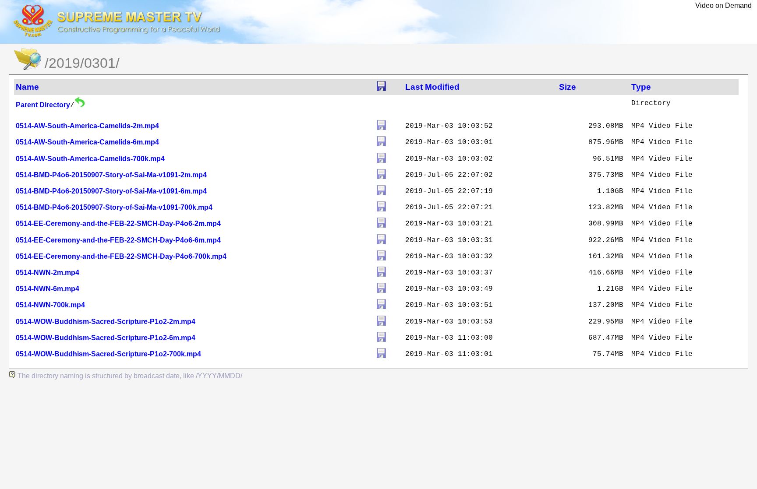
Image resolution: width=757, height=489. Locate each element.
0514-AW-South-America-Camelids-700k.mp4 (90, 158)
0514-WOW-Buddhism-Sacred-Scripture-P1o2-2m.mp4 (105, 321)
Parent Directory (43, 105)
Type (641, 86)
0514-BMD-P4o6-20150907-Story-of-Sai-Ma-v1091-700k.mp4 (114, 207)
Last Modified (432, 86)
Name (27, 86)
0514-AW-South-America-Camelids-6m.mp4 (87, 142)
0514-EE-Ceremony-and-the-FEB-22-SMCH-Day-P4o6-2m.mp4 (118, 223)
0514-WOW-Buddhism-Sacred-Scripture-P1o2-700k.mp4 (108, 354)
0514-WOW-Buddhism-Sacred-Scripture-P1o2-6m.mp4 (105, 337)
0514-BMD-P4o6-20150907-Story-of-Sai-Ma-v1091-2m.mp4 (111, 175)
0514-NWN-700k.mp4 (50, 305)
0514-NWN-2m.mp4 (47, 272)
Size (567, 86)
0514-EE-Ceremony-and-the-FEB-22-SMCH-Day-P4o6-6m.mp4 (118, 240)
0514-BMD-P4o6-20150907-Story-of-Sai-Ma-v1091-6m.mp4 (111, 191)
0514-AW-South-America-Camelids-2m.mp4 (87, 126)
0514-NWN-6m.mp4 (47, 288)
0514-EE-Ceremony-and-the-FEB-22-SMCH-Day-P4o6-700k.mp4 (121, 256)
